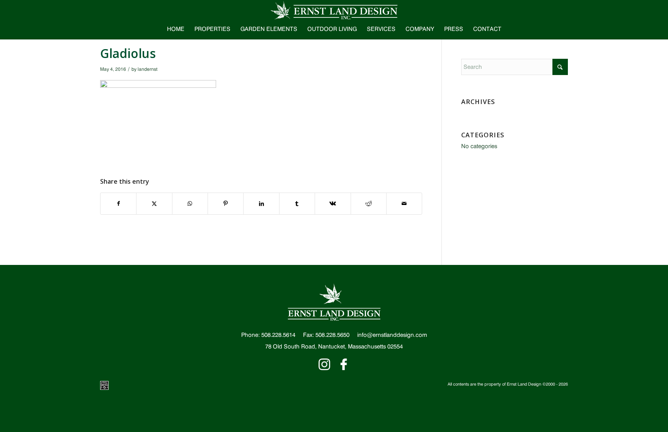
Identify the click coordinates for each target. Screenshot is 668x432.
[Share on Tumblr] (297, 203)
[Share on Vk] (332, 203)
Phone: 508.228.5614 (268, 334)
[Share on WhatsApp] (190, 203)
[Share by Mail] (404, 203)
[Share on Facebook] (118, 203)
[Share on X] (154, 203)
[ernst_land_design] (334, 9)
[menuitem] (175, 29)
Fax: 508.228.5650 (326, 334)
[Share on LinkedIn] (261, 203)
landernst (147, 69)
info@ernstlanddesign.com (392, 334)
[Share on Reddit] (368, 203)
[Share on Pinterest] (225, 203)
